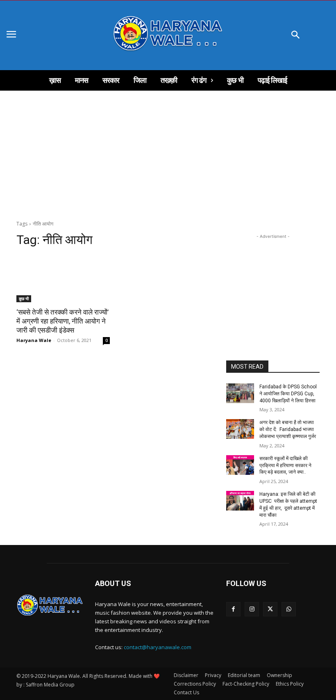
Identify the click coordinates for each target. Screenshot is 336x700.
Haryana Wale (33, 340)
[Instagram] (252, 609)
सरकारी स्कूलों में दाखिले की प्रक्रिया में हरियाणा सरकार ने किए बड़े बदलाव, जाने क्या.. (285, 465)
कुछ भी (24, 298)
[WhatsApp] (289, 609)
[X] (270, 609)
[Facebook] (233, 609)
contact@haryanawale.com (157, 647)
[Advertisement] (168, 152)
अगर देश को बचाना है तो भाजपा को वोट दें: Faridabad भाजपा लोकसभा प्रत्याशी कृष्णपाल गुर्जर (287, 429)
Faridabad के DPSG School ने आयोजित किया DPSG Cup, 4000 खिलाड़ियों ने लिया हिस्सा (288, 394)
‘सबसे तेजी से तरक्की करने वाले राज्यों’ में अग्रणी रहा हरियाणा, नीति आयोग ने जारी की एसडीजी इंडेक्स (62, 321)
